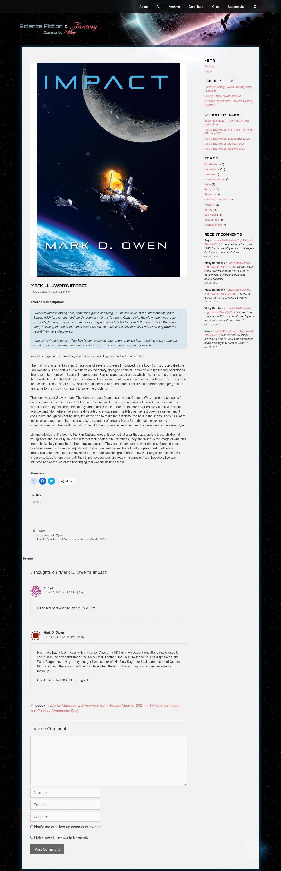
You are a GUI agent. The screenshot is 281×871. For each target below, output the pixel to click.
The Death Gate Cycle (49, 535)
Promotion (210, 194)
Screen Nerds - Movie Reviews (222, 96)
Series (208, 209)
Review (40, 530)
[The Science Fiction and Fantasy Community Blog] (69, 28)
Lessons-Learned (214, 179)
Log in (208, 71)
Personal (209, 189)
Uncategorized (213, 224)
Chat (215, 6)
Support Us (236, 6)
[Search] (254, 6)
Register (209, 66)
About (143, 6)
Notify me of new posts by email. (61, 837)
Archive (174, 6)
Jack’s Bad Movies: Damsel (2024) (225, 143)
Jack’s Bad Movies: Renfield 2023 (224, 148)
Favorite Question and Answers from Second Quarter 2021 (71, 539)
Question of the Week (217, 199)
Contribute (196, 6)
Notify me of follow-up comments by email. (69, 826)
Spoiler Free (211, 219)
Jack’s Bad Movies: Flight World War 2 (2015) (227, 264)
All (158, 6)
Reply (82, 592)
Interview (209, 174)
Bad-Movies (211, 164)
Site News (210, 214)
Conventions (212, 169)
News (207, 184)
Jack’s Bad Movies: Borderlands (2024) (227, 138)
